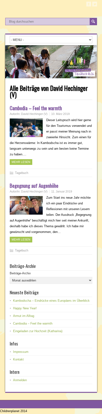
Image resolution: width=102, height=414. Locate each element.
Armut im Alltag (23, 316)
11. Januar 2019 (61, 191)
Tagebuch (21, 173)
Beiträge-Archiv (20, 273)
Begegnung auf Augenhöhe (34, 185)
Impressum (20, 352)
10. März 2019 (60, 114)
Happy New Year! (25, 308)
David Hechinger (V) (34, 114)
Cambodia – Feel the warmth (36, 108)
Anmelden (20, 380)
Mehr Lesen (21, 162)
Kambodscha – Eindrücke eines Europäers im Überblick (51, 300)
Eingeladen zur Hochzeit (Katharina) (37, 331)
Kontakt (18, 359)
